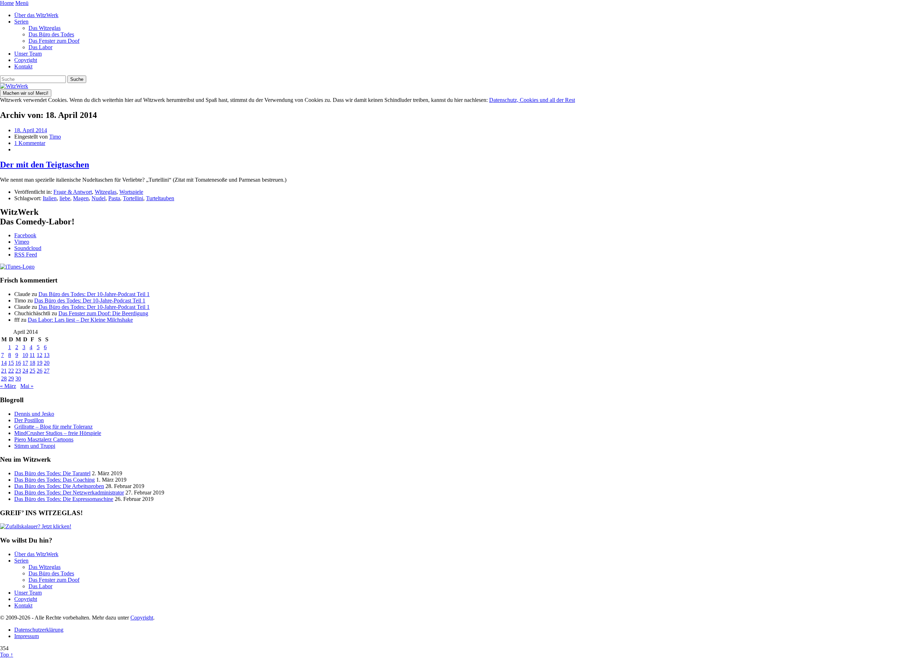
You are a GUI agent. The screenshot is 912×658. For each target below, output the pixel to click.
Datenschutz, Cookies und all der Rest (532, 100)
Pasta (114, 198)
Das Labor (40, 47)
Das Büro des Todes (51, 34)
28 (4, 378)
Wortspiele (131, 192)
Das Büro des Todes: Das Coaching (54, 480)
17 (25, 363)
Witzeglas (105, 192)
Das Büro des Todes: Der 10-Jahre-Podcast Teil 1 (94, 294)
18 (32, 363)
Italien (50, 198)
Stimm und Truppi (34, 446)
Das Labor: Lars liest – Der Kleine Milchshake (80, 320)
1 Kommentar (29, 143)
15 (11, 363)
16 (18, 363)
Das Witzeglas (44, 28)
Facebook (25, 235)
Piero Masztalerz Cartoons (43, 439)
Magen (81, 198)
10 (25, 355)
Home (7, 3)
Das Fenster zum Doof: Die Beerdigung (103, 313)
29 (11, 378)
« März (8, 386)
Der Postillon (29, 420)
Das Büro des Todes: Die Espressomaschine (63, 499)
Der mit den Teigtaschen (44, 164)
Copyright (25, 60)
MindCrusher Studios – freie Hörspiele (57, 433)
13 (47, 355)
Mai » (26, 386)
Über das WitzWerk (36, 15)
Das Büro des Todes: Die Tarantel (52, 473)
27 (47, 371)
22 (11, 371)
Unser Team (28, 54)
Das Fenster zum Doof (53, 41)
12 (39, 355)
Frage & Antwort (72, 192)
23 (18, 371)
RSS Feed (25, 255)
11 (32, 355)
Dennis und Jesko (34, 414)
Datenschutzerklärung (38, 630)
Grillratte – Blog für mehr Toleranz (53, 427)
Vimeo (21, 242)
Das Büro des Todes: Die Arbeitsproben (59, 486)
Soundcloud (27, 248)
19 (39, 363)
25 (32, 371)
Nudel (98, 198)
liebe (64, 198)
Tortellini (133, 198)
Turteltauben (160, 198)
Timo (55, 137)
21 (4, 371)
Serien (21, 22)
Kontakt (23, 66)
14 (4, 363)
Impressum (26, 636)
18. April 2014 (30, 130)
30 (18, 378)
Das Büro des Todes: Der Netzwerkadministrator (69, 492)
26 (39, 371)
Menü (21, 3)
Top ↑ (6, 655)
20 (47, 363)
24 (25, 371)
